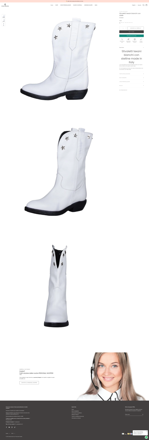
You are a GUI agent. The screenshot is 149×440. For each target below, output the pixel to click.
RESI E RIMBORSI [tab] (122, 77)
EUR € (12, 433)
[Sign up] (142, 414)
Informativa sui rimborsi (76, 418)
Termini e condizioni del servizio (78, 416)
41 (131, 22)
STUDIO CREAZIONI (123, 11)
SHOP (56, 5)
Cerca (73, 409)
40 (129, 22)
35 (119, 22)
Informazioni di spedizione (77, 412)
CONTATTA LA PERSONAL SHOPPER (29, 382)
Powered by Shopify (18, 436)
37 (123, 22)
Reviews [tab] (121, 85)
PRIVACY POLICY (75, 414)
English (133, 5)
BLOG (96, 5)
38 (125, 22)
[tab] (131, 60)
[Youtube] (9, 427)
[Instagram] (12, 427)
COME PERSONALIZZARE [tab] (124, 81)
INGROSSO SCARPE (88, 5)
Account (139, 5)
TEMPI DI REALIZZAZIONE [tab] (124, 73)
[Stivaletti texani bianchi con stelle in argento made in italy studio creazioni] (3, 16)
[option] (4, 16)
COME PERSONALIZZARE (65, 5)
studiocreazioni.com (12, 436)
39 (127, 22)
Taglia (120, 20)
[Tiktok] (14, 427)
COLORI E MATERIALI (77, 5)
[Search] (143, 5)
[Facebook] (6, 427)
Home (52, 5)
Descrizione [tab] (121, 47)
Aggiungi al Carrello (135, 28)
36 (121, 22)
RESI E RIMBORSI (75, 411)
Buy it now (131, 31)
